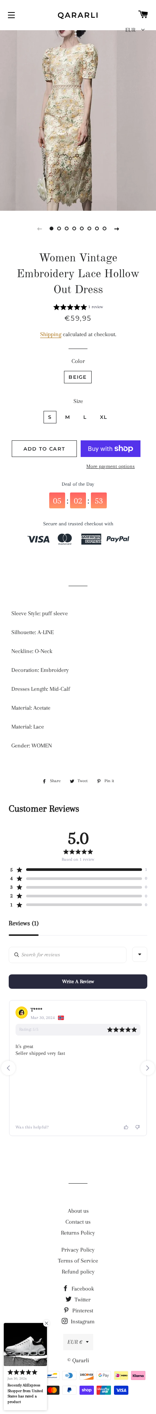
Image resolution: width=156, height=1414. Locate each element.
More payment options (110, 466)
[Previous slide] (39, 228)
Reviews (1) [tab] (24, 923)
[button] (78, 308)
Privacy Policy (78, 1249)
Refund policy (78, 1271)
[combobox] (139, 954)
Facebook (82, 1288)
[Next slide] (116, 228)
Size (78, 401)
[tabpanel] (78, 119)
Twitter (81, 1299)
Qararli (78, 15)
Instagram (82, 1321)
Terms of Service (78, 1260)
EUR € (74, 1341)
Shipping (50, 334)
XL (104, 417)
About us (78, 1210)
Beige (78, 377)
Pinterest (82, 1310)
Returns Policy (78, 1232)
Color (78, 361)
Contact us (78, 1221)
